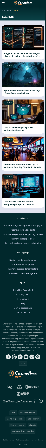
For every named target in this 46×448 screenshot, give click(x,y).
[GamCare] (32, 387)
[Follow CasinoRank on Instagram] (14, 356)
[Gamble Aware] (19, 401)
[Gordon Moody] (23, 394)
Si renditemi (23, 299)
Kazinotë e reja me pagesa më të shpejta (23, 225)
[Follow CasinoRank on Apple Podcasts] (37, 356)
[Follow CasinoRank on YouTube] (26, 356)
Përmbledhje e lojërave (23, 264)
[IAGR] (10, 387)
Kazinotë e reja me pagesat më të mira (23, 243)
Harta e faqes (23, 444)
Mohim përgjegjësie (23, 308)
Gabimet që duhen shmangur (23, 260)
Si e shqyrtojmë (23, 294)
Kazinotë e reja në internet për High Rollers (23, 234)
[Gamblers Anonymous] (19, 387)
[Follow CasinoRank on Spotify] (31, 356)
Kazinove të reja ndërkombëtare (23, 269)
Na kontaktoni (23, 312)
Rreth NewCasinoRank (23, 290)
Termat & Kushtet (37, 440)
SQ (22, 363)
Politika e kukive (8, 440)
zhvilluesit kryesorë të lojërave (23, 273)
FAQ (23, 303)
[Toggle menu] (3, 3)
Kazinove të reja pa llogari (23, 238)
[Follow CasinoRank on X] (20, 356)
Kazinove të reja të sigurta (23, 230)
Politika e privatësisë (22, 440)
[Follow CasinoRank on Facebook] (8, 356)
